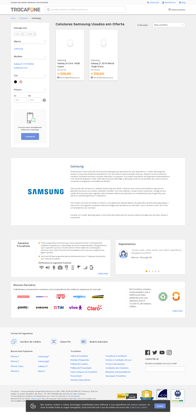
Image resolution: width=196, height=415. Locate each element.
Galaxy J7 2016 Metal (24, 63)
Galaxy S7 (43, 366)
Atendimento (170, 2)
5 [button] (159, 271)
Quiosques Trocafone (116, 375)
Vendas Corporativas (80, 379)
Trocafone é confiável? (116, 356)
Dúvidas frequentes (79, 360)
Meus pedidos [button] (178, 9)
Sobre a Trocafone (79, 356)
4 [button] (155, 271)
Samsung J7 (43, 356)
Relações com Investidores (118, 371)
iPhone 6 (15, 371)
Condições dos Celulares (117, 368)
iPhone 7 (15, 361)
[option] (150, 254)
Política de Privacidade (80, 368)
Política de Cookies (79, 364)
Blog (183, 2)
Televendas (154, 2)
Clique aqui (35, 398)
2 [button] (149, 271)
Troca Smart (76, 375)
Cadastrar (30, 136)
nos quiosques (73, 396)
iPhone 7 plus (17, 366)
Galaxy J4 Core (21, 67)
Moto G (41, 371)
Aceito (160, 406)
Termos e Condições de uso (118, 360)
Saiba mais (103, 273)
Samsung (18, 48)
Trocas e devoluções (115, 364)
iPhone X (15, 356)
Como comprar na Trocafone (83, 371)
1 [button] (146, 271)
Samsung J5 (43, 361)
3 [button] (152, 271)
